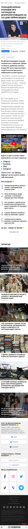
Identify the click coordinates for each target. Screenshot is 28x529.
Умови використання (13, 497)
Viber (5, 166)
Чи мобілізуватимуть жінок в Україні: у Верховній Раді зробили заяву (14, 187)
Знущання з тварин (20, 3)
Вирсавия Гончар (8, 54)
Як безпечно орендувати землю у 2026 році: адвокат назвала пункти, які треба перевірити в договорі (12, 411)
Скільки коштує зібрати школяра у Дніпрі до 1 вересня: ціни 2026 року (15, 221)
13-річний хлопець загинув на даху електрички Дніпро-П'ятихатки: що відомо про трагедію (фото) (13, 385)
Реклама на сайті (14, 501)
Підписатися (15, 465)
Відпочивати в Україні (7, 3)
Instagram (7, 169)
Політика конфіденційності (14, 503)
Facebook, (7, 164)
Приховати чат (14, 232)
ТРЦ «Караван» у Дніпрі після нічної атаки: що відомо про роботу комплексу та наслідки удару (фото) (13, 326)
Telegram (6, 161)
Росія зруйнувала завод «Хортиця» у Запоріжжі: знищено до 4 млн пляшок (13, 196)
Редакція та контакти (14, 499)
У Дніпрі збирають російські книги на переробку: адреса (13, 356)
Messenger (15, 447)
